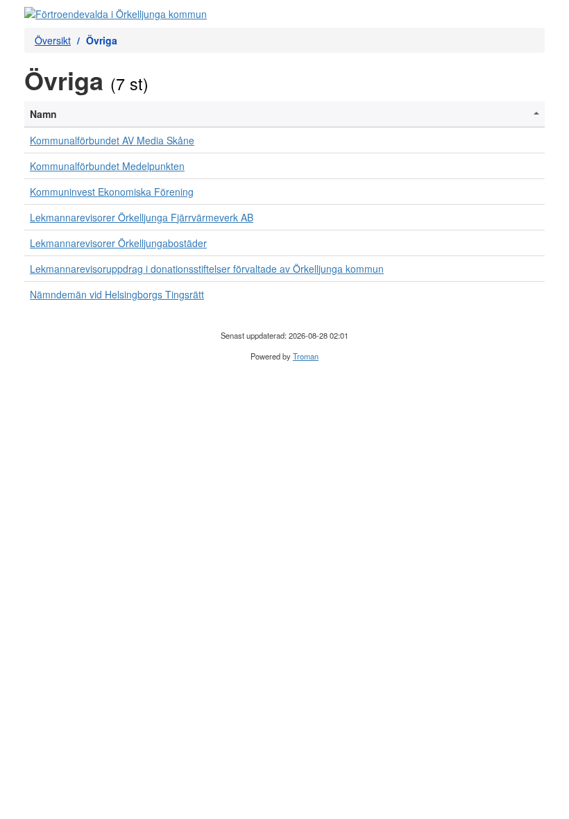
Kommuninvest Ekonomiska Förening (112, 192)
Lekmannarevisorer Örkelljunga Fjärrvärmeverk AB (141, 217)
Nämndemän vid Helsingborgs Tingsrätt (117, 294)
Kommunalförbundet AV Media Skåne (112, 140)
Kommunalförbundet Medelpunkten (107, 166)
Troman (306, 356)
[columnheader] (284, 114)
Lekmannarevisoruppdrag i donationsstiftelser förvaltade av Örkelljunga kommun (207, 269)
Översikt (53, 40)
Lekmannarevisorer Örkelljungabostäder (118, 243)
